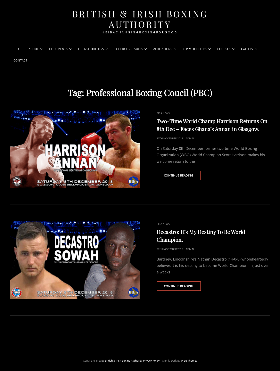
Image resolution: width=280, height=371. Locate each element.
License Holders (91, 49)
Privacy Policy (151, 360)
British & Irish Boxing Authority (140, 19)
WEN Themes (189, 360)
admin (190, 138)
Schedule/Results (129, 49)
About (34, 49)
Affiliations (162, 49)
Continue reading (182, 176)
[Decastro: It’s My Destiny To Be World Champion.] (75, 260)
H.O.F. (18, 49)
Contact (20, 60)
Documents (58, 49)
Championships (195, 49)
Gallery (247, 49)
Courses (224, 49)
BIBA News (163, 113)
